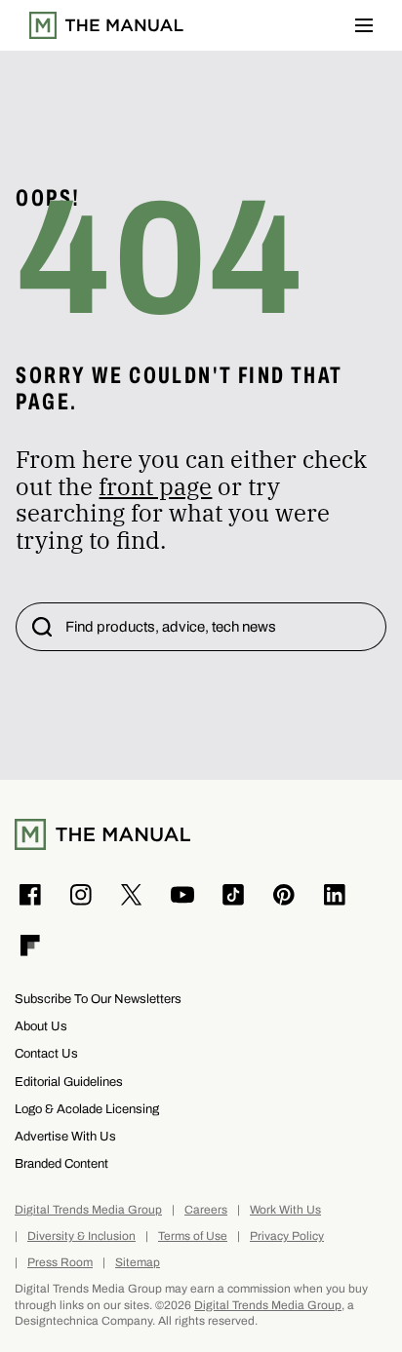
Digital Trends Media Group (88, 1210)
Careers (205, 1210)
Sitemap (137, 1263)
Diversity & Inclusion (81, 1236)
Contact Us (46, 1053)
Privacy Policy (287, 1236)
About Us (41, 1026)
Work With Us (285, 1210)
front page (155, 486)
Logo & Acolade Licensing (87, 1109)
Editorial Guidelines (69, 1081)
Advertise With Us (65, 1136)
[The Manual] (106, 25)
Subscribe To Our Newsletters (98, 998)
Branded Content (61, 1163)
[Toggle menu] (364, 25)
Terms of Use (192, 1236)
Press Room (60, 1263)
